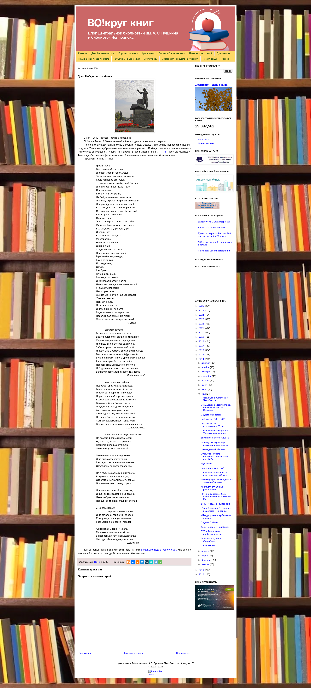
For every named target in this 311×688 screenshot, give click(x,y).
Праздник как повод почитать (93, 58)
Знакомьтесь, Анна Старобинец (211, 539)
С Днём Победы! (210, 522)
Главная (82, 53)
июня (205, 389)
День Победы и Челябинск (215, 527)
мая (204, 393)
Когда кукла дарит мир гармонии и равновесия (215, 443)
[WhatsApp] (160, 562)
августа (206, 380)
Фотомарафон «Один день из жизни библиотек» (216, 481)
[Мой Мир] (142, 562)
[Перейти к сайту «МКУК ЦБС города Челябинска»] (214, 164)
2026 (202, 306)
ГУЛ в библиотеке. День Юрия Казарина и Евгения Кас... (216, 497)
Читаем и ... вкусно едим (127, 58)
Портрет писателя (128, 53)
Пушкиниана (223, 53)
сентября (207, 376)
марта (205, 555)
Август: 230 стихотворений (212, 227)
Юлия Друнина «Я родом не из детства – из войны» (216, 509)
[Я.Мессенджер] (151, 562)
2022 (202, 323)
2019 (202, 336)
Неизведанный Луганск (213, 449)
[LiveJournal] (147, 562)
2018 (202, 341)
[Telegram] (156, 562)
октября (206, 371)
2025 (202, 310)
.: (159, 549)
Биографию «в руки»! (212, 468)
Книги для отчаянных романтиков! (212, 488)
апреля (206, 551)
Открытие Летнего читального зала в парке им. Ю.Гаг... (215, 456)
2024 (202, 314)
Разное (225, 58)
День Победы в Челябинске (215, 503)
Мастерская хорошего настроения (180, 58)
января (206, 564)
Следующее (85, 653)
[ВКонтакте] (133, 562)
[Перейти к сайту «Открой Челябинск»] (214, 191)
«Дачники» (206, 463)
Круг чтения (148, 53)
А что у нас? (150, 58)
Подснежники (208, 545)
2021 (202, 328)
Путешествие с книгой (201, 53)
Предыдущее (183, 653)
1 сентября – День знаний (211, 84)
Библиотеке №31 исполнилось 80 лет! (213, 424)
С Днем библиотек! (211, 414)
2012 (202, 574)
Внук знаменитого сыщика (215, 437)
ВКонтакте (203, 139)
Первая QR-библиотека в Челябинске (214, 399)
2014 (202, 359)
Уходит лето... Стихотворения (214, 221)
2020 (202, 332)
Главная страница (134, 653)
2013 (202, 570)
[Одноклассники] (137, 562)
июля (205, 385)
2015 (202, 354)
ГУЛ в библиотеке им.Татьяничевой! (211, 532)
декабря (206, 363)
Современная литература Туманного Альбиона (214, 432)
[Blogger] (128, 562)
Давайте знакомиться (102, 53)
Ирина (97, 562)
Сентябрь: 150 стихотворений (214, 250)
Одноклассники (206, 143)
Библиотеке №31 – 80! (213, 419)
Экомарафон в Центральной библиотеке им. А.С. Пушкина (216, 408)
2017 (202, 345)
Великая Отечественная (172, 53)
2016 (202, 350)
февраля (207, 560)
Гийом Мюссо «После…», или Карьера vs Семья (214, 474)
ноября (206, 367)
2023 (202, 319)
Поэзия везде (210, 58)
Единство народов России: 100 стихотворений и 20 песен (214, 234)
